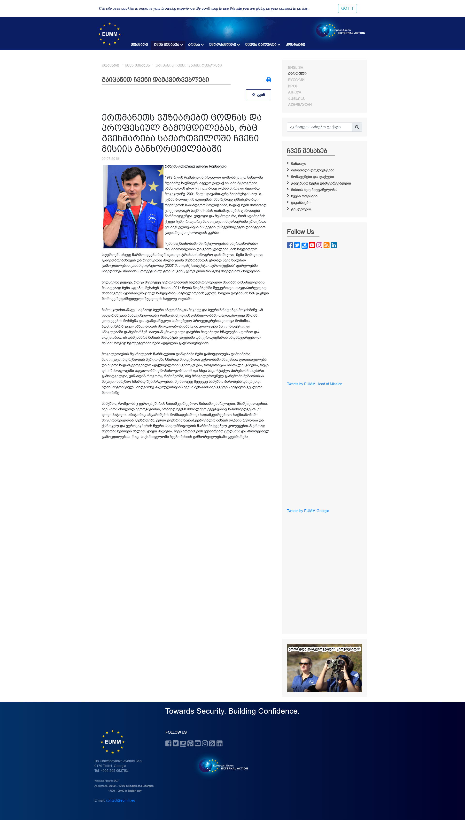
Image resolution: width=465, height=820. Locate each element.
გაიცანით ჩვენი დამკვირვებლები (189, 65)
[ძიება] (357, 127)
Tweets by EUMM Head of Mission (314, 384)
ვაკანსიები (300, 202)
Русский (296, 80)
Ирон (293, 86)
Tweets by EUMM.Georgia (308, 510)
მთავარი (139, 44)
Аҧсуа (294, 92)
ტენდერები (301, 209)
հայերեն (296, 98)
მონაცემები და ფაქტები (312, 176)
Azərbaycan (300, 105)
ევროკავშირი (222, 44)
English (295, 67)
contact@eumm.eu (120, 800)
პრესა (194, 44)
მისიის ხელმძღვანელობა (314, 189)
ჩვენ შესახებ (166, 44)
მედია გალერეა (261, 44)
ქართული (297, 74)
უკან (260, 94)
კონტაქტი (295, 44)
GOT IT (347, 8)
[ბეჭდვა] (268, 80)
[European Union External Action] (221, 765)
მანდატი (298, 163)
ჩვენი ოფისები (304, 196)
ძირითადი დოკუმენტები (312, 170)
